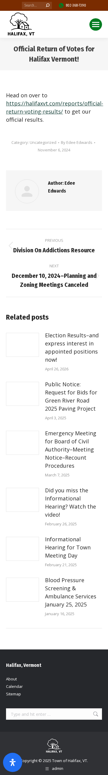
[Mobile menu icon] (95, 24)
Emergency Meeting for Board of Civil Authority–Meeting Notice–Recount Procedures (70, 449)
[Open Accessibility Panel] (12, 762)
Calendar (14, 686)
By (76, 142)
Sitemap (13, 694)
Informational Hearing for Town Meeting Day (68, 547)
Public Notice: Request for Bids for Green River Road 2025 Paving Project (71, 396)
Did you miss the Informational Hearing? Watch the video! (70, 502)
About (11, 679)
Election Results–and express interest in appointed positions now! (72, 347)
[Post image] (22, 345)
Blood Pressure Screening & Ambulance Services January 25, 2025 (70, 592)
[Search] (48, 5)
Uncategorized (43, 142)
